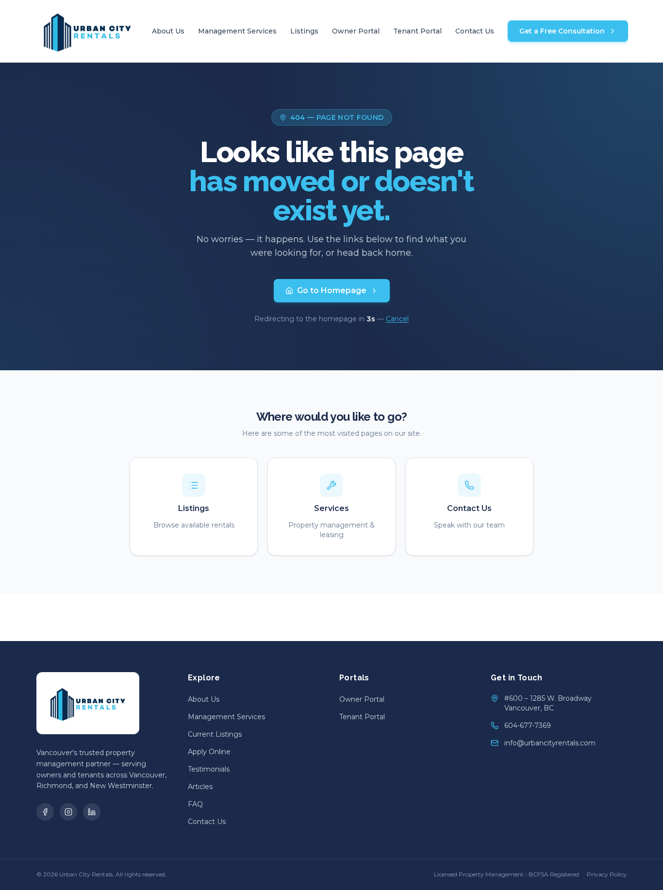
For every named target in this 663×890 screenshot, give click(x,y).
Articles (200, 786)
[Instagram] (68, 812)
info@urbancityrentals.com (550, 743)
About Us (168, 31)
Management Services (237, 31)
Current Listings (215, 734)
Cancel (397, 318)
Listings (304, 31)
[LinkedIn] (91, 812)
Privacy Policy (607, 874)
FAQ (195, 804)
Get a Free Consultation (562, 31)
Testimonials (209, 769)
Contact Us (474, 31)
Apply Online (209, 751)
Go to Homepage (331, 290)
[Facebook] (45, 812)
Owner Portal (356, 31)
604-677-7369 (527, 725)
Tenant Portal (417, 31)
